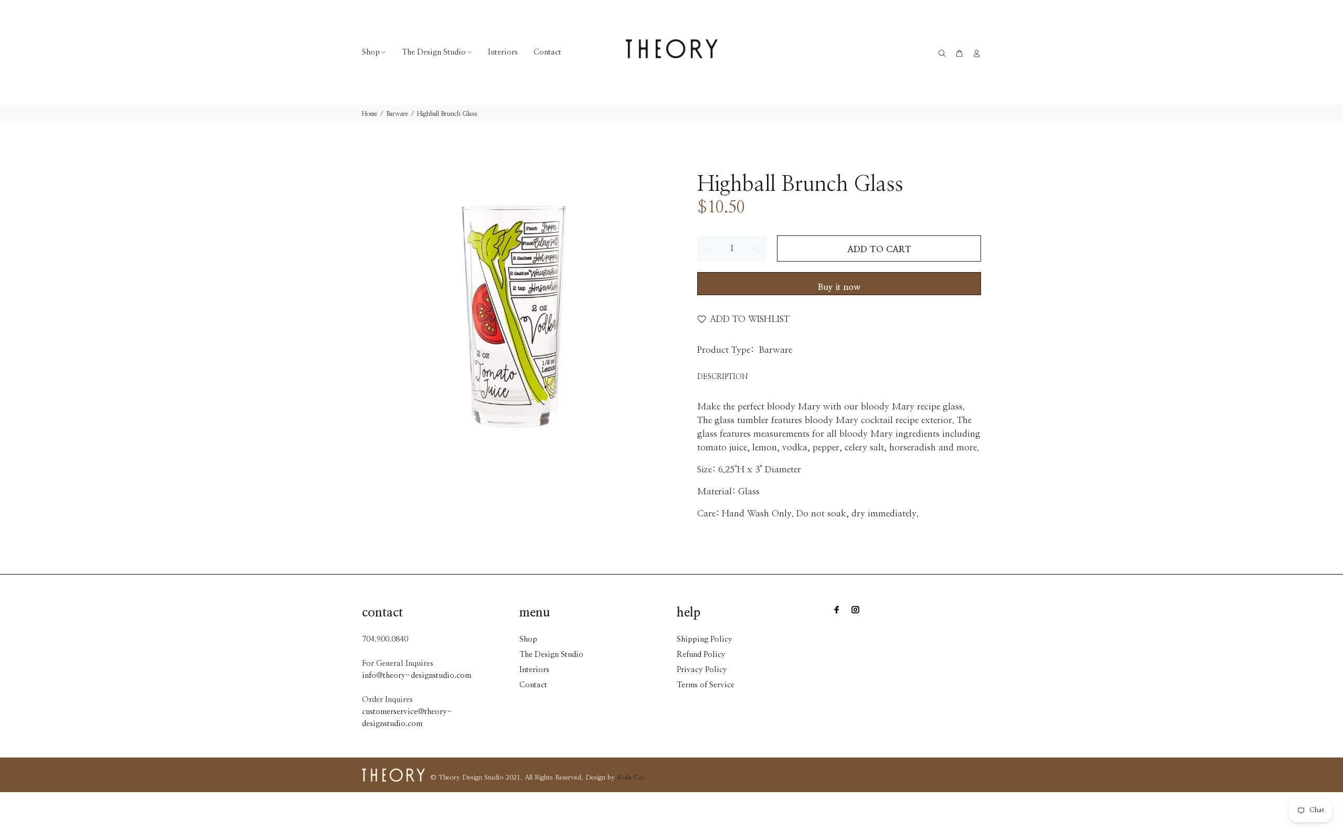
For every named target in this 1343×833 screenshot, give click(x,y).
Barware (397, 114)
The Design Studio (551, 654)
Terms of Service (705, 685)
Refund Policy (701, 654)
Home (369, 114)
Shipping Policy (704, 639)
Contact (533, 685)
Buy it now (839, 287)
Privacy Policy (702, 670)
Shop (528, 639)
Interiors (534, 670)
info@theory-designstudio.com (416, 675)
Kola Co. (631, 777)
